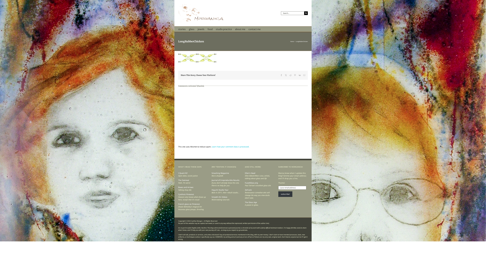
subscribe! (285, 194)
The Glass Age (251, 202)
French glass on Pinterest (189, 204)
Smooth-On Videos (219, 197)
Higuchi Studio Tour (220, 190)
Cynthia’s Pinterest (186, 194)
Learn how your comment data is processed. (230, 146)
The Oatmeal (183, 180)
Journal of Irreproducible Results (225, 180)
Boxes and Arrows (185, 187)
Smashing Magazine (220, 173)
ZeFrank (248, 190)
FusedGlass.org (251, 183)
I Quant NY (183, 173)
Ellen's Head (250, 173)
